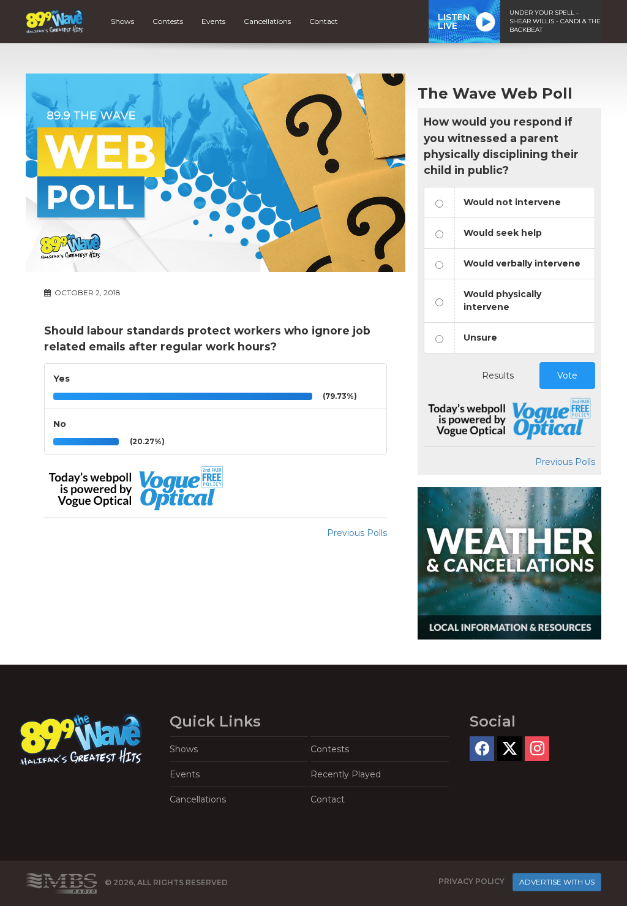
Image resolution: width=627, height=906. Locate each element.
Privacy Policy (471, 881)
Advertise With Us (557, 881)
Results (498, 375)
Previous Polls (357, 532)
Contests (167, 21)
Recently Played (345, 774)
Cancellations (267, 21)
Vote (567, 375)
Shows (122, 21)
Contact (323, 21)
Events (213, 21)
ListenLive (454, 21)
